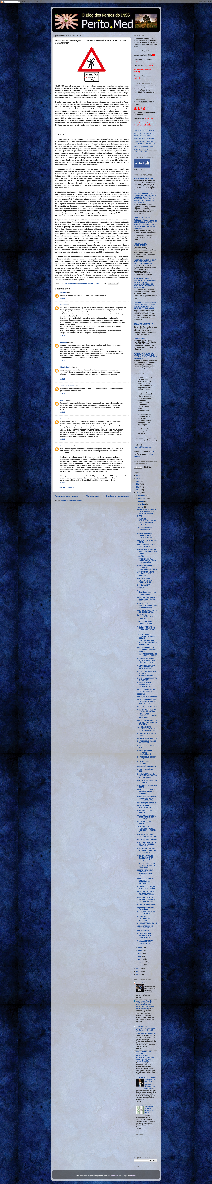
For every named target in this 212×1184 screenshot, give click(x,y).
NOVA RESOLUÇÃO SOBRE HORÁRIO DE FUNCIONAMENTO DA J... (146, 628)
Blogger (133, 1175)
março (140, 959)
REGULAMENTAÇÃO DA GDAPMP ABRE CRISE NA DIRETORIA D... (146, 667)
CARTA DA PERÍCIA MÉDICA (144, 130)
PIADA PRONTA (143, 931)
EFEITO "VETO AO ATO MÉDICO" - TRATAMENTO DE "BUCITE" (146, 872)
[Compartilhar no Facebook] (115, 283)
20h (154, 451)
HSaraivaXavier (65, 367)
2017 (138, 481)
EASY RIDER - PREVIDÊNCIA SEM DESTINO (145, 616)
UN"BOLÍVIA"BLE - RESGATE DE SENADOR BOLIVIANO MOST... (147, 605)
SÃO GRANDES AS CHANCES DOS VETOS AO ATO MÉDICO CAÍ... (146, 728)
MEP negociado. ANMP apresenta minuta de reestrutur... (145, 791)
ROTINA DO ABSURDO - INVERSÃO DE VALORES (147, 835)
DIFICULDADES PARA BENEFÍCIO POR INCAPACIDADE (145, 752)
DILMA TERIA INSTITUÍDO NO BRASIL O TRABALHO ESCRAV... (146, 673)
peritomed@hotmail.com (142, 447)
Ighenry (62, 400)
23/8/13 (62, 483)
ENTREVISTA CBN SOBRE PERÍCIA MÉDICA (146, 690)
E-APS (139, 516)
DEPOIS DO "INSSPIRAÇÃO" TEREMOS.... (144, 918)
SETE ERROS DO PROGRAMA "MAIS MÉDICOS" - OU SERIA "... (146, 829)
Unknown (63, 292)
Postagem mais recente (67, 496)
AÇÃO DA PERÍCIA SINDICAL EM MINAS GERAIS (145, 636)
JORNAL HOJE (139, 338)
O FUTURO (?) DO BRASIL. (144, 822)
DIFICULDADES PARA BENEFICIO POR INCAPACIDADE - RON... (147, 567)
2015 (138, 487)
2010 (138, 974)
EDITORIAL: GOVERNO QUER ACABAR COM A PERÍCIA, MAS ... (146, 817)
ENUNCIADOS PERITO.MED (144, 146)
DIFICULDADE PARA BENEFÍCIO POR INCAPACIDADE (144, 935)
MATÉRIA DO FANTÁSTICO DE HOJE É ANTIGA (147, 611)
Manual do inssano (143, 983)
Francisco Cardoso (67, 386)
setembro (141, 504)
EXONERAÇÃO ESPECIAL (146, 803)
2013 (138, 493)
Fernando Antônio (66, 446)
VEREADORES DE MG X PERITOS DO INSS (146, 546)
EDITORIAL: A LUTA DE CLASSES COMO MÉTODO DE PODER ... (146, 893)
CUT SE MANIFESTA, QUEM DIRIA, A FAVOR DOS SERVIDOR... (146, 560)
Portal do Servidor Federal (146, 1077)
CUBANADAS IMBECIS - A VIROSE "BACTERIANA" (143, 324)
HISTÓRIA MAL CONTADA (143, 178)
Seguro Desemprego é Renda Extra (145, 908)
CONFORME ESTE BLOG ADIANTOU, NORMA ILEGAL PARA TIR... (146, 798)
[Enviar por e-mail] (109, 283)
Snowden (63, 305)
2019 (138, 475)
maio (140, 953)
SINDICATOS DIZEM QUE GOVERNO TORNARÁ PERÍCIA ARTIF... (146, 701)
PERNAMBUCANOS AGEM (147, 697)
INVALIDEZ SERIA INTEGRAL (143, 762)
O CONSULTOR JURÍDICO (147, 839)
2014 (138, 490)
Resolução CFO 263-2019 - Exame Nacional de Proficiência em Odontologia (146, 1032)
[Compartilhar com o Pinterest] (117, 283)
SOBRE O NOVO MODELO (147, 738)
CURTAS (140, 588)
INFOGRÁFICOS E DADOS (143, 141)
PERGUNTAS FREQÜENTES (144, 138)
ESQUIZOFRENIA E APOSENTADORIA (141, 244)
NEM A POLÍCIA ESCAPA (146, 904)
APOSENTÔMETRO (141, 149)
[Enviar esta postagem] (105, 283)
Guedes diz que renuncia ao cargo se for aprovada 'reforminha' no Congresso (149, 1083)
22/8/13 (62, 298)
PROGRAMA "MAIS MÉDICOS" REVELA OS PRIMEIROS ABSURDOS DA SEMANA (145, 261)
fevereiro (141, 962)
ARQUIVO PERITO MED (142, 133)
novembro (142, 498)
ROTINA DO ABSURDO (142, 136)
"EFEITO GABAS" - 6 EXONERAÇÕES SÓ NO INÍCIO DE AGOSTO (146, 899)
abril (140, 956)
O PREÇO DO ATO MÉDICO (147, 706)
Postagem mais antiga (117, 496)
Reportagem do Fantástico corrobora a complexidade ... (146, 592)
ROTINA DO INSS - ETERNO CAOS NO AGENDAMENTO (145, 580)
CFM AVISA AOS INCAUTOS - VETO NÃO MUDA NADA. (147, 715)
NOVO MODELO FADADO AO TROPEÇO (146, 742)
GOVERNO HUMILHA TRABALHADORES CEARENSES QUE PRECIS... (145, 858)
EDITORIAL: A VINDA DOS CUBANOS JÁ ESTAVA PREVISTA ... (146, 599)
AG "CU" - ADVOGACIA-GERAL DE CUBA (146, 622)
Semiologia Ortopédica (144, 1105)
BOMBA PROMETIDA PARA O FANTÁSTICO (147, 679)
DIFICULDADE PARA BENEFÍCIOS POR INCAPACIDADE (144, 684)
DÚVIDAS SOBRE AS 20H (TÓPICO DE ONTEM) (146, 710)
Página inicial (92, 496)
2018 (138, 478)
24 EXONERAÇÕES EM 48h (147, 923)
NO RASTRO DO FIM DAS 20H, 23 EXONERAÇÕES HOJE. (147, 551)
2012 (138, 968)
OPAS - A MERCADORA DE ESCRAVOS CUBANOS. (147, 655)
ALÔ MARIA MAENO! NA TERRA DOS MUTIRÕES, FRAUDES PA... (147, 642)
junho (140, 950)
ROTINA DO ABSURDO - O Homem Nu (147, 781)
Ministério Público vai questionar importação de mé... (146, 649)
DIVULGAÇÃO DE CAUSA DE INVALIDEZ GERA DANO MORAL (146, 844)
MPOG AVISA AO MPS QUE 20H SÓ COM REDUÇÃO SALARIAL (147, 722)
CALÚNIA (140, 556)
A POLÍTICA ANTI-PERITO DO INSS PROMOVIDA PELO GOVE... (146, 865)
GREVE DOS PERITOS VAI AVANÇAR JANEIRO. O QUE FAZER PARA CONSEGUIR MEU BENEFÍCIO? (145, 355)
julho (140, 947)
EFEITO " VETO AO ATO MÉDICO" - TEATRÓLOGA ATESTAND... (146, 881)
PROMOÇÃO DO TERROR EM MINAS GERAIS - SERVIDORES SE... (146, 511)
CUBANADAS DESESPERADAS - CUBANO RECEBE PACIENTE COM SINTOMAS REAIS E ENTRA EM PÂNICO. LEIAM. (145, 305)
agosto (141, 507)
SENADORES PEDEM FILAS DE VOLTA (145, 927)
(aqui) (121, 97)
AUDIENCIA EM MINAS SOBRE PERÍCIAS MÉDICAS (145, 573)
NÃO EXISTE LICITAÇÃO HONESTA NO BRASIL (146, 887)
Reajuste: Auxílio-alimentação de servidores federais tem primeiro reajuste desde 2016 (145, 1058)
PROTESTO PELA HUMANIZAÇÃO (144, 806)
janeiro (140, 965)
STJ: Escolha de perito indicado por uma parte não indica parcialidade (145, 1006)
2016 (138, 484)
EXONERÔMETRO (140, 152)
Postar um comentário (66, 487)
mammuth (114, 1175)
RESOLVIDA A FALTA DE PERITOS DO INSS (146, 913)
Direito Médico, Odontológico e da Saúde (145, 1027)
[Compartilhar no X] (113, 283)
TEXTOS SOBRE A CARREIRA (144, 144)
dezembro (142, 495)
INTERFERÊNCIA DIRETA (146, 766)
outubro (141, 501)
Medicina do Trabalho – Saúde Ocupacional (145, 1002)
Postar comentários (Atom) (71, 500)
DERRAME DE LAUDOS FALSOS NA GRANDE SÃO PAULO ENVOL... (146, 660)
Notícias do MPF (143, 585)
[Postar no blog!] (111, 283)
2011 (138, 971)
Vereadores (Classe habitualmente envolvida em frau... (145, 529)
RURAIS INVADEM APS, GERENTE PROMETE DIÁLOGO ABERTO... (145, 535)
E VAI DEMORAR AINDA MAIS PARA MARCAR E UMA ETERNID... (146, 850)
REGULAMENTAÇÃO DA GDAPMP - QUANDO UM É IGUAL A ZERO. (147, 775)
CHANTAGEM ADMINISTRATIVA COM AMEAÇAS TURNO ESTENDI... (146, 521)
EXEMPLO (141, 694)
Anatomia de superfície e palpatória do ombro (148, 1109)
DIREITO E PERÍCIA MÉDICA (144, 811)
